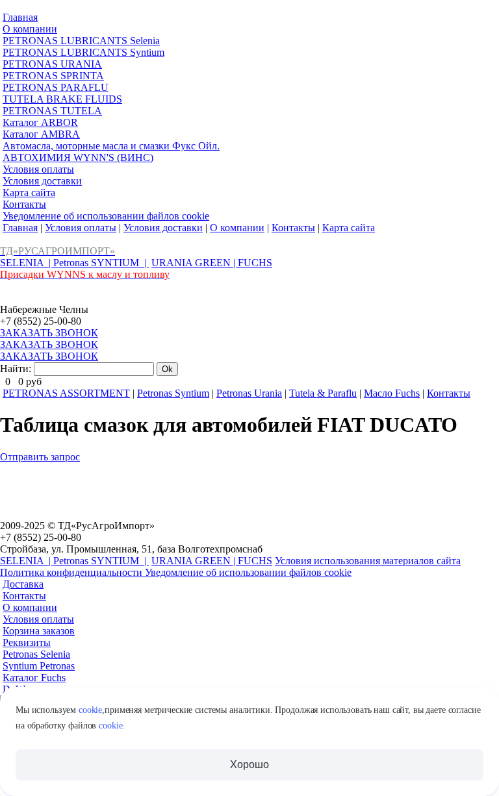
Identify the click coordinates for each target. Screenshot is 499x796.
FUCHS (255, 262)
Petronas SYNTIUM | (101, 262)
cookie (90, 710)
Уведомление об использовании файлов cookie (248, 572)
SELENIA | (26, 262)
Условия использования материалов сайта (368, 560)
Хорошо (249, 764)
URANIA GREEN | (194, 262)
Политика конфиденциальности (72, 572)
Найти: (15, 368)
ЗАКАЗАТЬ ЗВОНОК (49, 332)
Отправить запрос (40, 456)
